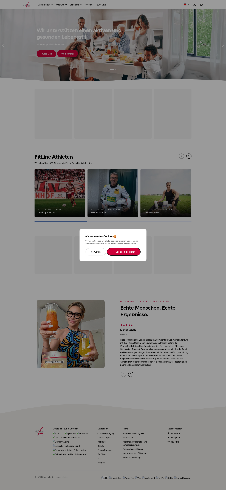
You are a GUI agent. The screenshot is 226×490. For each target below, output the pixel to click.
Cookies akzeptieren (125, 251)
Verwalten (96, 251)
